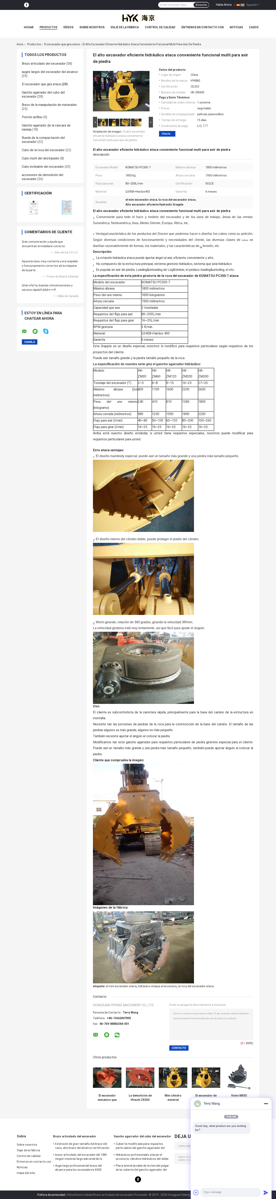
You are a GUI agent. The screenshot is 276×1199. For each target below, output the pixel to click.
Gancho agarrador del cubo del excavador (142, 1136)
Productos (48, 27)
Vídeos (68, 27)
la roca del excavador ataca (196, 986)
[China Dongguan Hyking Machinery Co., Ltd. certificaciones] (33, 207)
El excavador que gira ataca (62, 44)
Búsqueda (201, 4)
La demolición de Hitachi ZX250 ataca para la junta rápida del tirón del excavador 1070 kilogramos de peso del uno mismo (140, 1098)
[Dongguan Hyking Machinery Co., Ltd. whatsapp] (38, 331)
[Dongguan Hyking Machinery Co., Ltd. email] (27, 331)
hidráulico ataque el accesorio (157, 986)
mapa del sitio (26, 1173)
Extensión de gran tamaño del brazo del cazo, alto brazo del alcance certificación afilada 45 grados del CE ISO (82, 1146)
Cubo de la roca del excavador (43, 150)
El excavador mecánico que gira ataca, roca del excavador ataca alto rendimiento (107, 1098)
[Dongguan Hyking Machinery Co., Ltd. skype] (48, 331)
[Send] (266, 1192)
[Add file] (196, 1192)
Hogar (29, 27)
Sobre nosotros (91, 27)
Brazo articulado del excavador (44, 63)
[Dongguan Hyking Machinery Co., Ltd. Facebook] (26, 4)
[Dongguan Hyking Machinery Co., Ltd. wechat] (117, 1035)
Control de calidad (160, 27)
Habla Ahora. (224, 4)
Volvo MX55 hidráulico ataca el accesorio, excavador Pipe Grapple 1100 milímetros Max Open (239, 1098)
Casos (253, 27)
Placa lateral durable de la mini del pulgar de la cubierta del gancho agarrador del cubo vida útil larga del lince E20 (142, 1168)
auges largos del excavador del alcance (50, 72)
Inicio (20, 44)
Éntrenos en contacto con (202, 27)
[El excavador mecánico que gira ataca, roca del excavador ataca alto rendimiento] (107, 1077)
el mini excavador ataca (121, 986)
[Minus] (265, 1103)
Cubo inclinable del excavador (43, 167)
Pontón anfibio (32, 117)
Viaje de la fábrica (125, 27)
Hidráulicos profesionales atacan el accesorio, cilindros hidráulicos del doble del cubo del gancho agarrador (142, 1157)
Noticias (236, 27)
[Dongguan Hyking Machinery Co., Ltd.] (138, 18)
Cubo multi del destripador (40, 158)
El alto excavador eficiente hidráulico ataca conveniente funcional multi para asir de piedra (119, 136)
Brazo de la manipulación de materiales (49, 105)
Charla (166, 133)
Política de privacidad (51, 1194)
